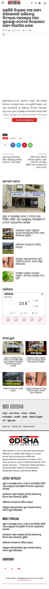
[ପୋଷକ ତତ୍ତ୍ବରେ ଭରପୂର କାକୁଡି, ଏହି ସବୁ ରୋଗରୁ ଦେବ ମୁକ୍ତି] (8, 276)
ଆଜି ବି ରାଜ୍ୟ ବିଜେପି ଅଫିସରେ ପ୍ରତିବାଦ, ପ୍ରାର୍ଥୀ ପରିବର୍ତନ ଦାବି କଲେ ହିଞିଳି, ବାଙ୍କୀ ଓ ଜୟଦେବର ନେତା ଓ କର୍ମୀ (36, 162)
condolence (13, 138)
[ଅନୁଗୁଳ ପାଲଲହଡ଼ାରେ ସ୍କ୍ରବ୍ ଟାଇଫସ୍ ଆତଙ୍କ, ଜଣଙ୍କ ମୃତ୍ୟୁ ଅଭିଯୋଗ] (8, 262)
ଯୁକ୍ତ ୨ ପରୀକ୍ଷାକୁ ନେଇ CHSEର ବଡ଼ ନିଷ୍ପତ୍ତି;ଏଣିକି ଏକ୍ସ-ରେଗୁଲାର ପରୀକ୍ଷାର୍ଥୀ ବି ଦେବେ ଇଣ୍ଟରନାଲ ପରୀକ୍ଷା (24, 219)
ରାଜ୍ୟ (5, 135)
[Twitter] (36, 3)
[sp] (4, 30)
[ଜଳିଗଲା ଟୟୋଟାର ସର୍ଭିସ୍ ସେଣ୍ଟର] (8, 248)
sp (9, 30)
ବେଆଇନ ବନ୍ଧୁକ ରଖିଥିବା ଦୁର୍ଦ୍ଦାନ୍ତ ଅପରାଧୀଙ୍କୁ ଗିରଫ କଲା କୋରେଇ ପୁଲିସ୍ (30, 233)
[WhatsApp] (30, 145)
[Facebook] (32, 3)
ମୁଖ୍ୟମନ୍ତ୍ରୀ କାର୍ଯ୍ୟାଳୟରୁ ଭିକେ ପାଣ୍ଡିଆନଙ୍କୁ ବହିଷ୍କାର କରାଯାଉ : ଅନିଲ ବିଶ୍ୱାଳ (12, 160)
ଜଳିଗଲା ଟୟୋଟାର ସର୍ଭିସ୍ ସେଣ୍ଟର (28, 246)
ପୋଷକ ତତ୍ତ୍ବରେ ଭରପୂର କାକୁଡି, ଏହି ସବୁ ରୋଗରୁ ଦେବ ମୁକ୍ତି (30, 275)
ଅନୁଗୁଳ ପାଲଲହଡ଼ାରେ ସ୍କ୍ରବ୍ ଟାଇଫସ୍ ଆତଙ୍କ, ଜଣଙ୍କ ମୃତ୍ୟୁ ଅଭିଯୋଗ (29, 261)
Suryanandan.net (24, 580)
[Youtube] (39, 3)
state (20, 138)
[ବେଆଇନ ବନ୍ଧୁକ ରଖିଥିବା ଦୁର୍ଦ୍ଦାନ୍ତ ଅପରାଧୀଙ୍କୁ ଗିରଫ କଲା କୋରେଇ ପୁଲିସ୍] (8, 233)
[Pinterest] (24, 145)
